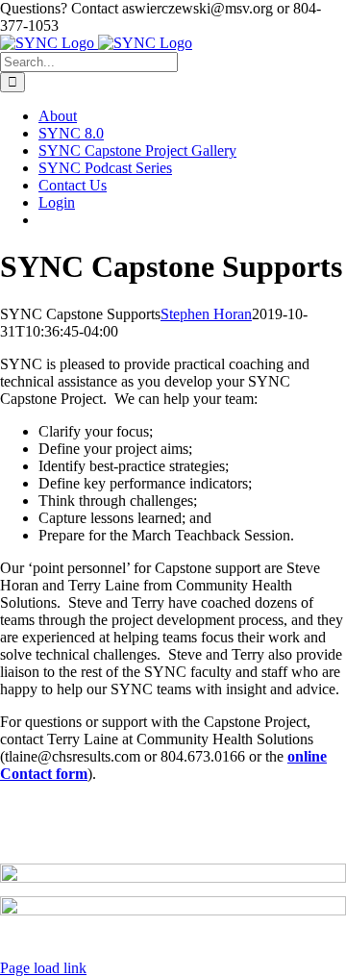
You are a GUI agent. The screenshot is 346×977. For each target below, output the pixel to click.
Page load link (43, 968)
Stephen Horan (206, 314)
